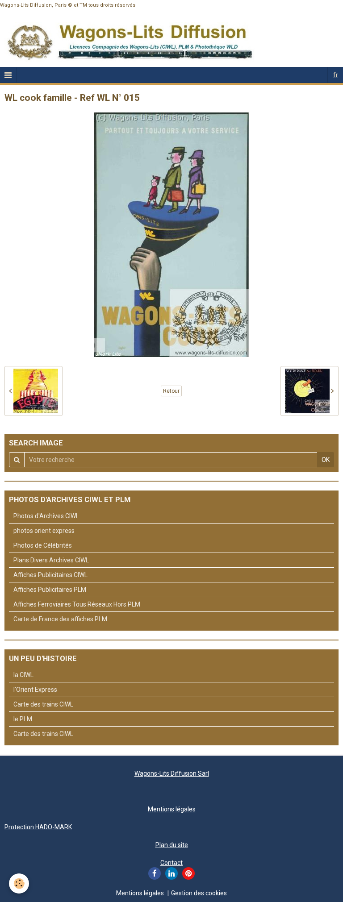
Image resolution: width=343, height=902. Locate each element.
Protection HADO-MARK (38, 827)
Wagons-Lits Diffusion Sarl (171, 773)
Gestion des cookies (199, 893)
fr (335, 75)
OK (326, 459)
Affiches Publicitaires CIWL (50, 574)
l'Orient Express (35, 689)
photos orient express (44, 530)
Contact (171, 862)
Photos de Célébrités (42, 545)
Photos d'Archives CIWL (46, 516)
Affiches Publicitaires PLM (49, 589)
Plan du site (171, 844)
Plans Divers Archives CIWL (51, 560)
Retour (171, 391)
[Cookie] (19, 883)
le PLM (22, 719)
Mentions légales (172, 809)
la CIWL (23, 674)
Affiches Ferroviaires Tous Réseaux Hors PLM (76, 604)
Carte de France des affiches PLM (60, 619)
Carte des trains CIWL (43, 704)
